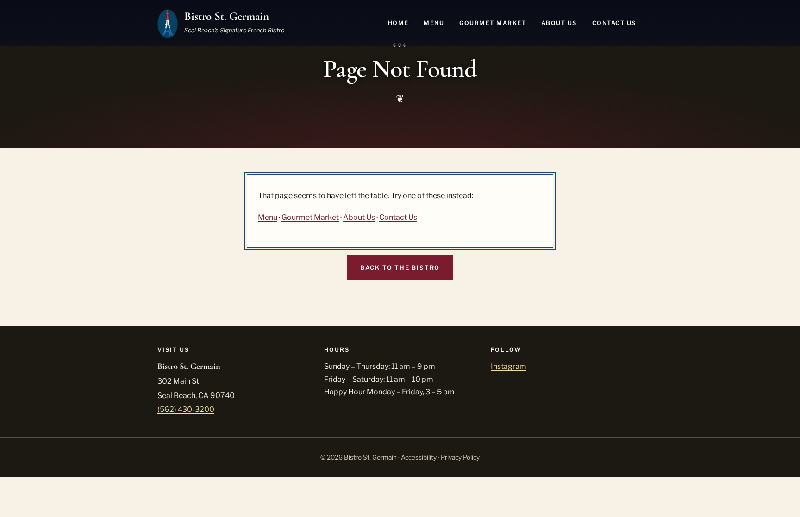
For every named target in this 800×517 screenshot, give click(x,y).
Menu (434, 22)
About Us (559, 22)
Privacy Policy (460, 457)
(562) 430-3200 (185, 409)
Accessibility (419, 457)
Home (398, 22)
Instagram (508, 366)
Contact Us (614, 22)
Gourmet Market (492, 22)
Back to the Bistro (400, 267)
